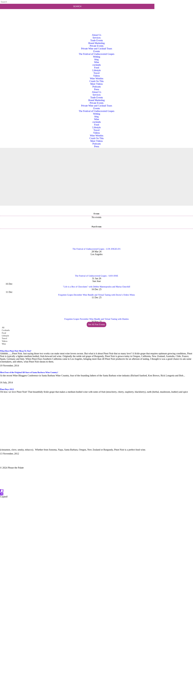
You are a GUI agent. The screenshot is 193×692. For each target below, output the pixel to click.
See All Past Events (96, 324)
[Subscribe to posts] (174, 14)
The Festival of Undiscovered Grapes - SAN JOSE (96, 276)
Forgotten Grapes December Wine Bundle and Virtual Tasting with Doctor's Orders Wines (96, 295)
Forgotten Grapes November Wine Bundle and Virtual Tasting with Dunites (96, 319)
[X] (96, 690)
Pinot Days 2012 (7, 389)
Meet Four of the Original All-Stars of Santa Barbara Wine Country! (29, 372)
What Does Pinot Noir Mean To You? (15, 351)
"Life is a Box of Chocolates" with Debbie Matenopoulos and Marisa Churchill (96, 287)
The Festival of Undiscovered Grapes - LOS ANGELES (96, 249)
